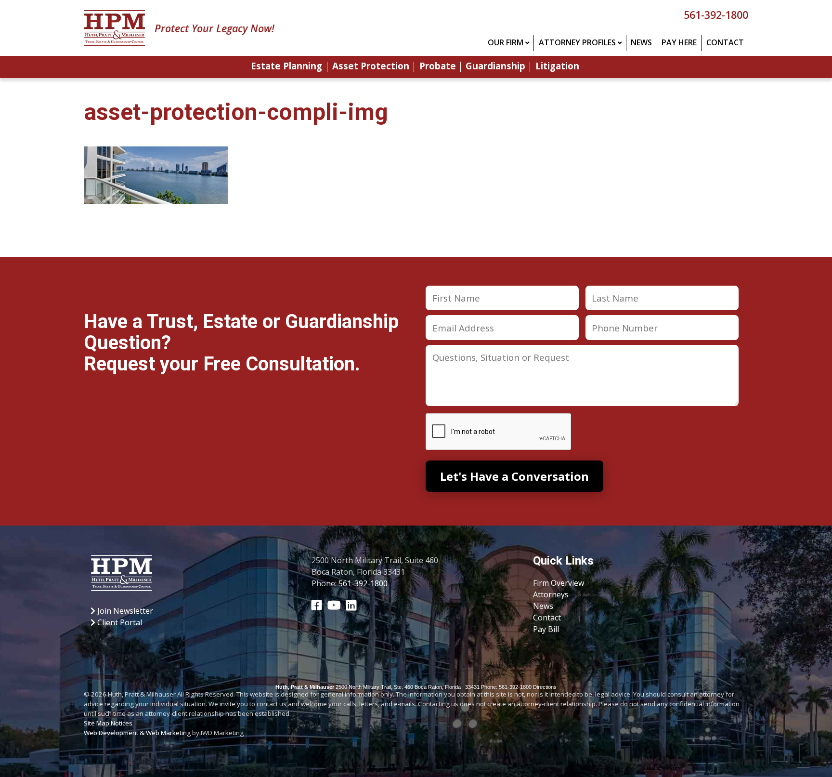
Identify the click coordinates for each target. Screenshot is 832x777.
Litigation (557, 67)
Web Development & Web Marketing (137, 732)
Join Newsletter (124, 611)
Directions (545, 687)
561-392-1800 (716, 15)
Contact (725, 42)
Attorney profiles (577, 42)
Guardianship (495, 67)
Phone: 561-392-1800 (506, 687)
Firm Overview (558, 583)
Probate (437, 67)
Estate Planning (286, 67)
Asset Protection (370, 67)
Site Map (96, 723)
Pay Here (679, 42)
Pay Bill (546, 629)
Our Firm (505, 42)
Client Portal (118, 622)
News (641, 42)
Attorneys (551, 594)
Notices (121, 723)
